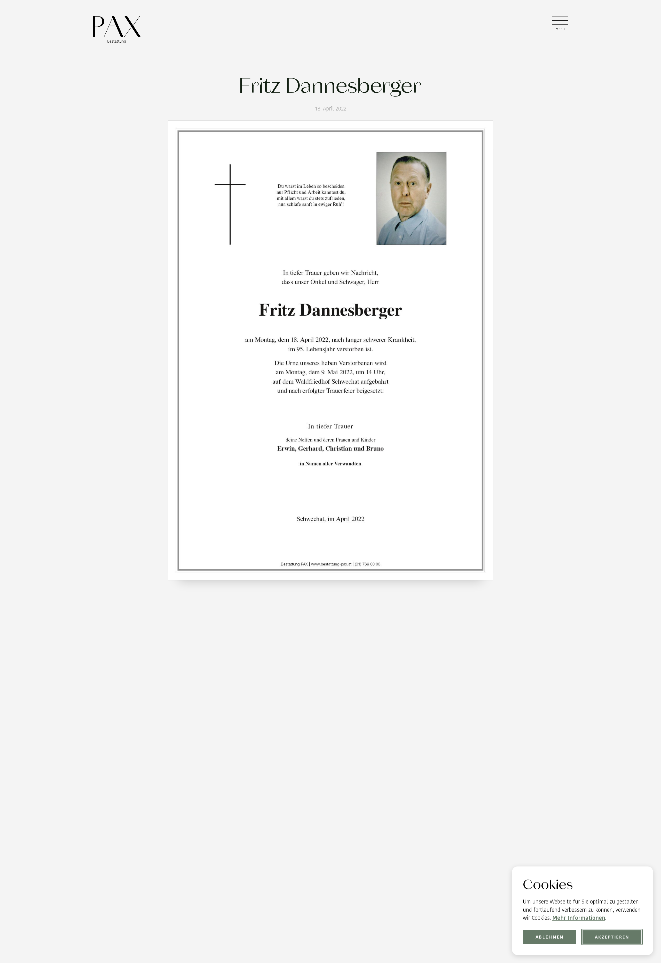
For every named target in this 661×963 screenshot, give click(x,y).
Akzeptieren (612, 937)
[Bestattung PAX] (116, 29)
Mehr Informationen (578, 917)
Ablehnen (549, 937)
